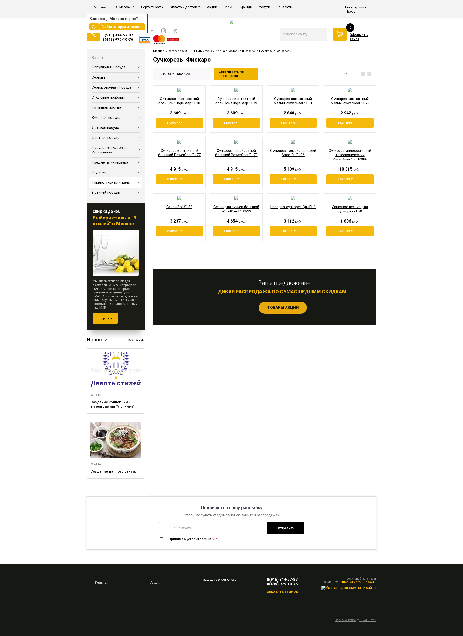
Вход (351, 11)
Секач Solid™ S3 (179, 207)
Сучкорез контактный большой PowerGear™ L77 (179, 152)
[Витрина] (356, 74)
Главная (158, 51)
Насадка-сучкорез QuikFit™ (293, 207)
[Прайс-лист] (369, 74)
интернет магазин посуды (358, 581)
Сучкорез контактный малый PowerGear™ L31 (293, 101)
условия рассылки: (191, 539)
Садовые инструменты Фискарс (251, 51)
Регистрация (355, 7)
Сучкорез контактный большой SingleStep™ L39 (236, 101)
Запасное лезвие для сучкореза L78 (350, 209)
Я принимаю (176, 539)
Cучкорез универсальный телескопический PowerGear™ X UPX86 (350, 154)
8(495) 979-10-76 (117, 39)
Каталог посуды (179, 51)
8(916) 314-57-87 (117, 35)
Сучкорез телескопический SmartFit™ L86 (293, 152)
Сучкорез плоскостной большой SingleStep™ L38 (179, 101)
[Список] (363, 74)
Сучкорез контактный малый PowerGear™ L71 (350, 101)
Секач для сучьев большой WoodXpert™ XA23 (236, 209)
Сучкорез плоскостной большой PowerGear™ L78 (236, 152)
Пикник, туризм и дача (209, 51)
